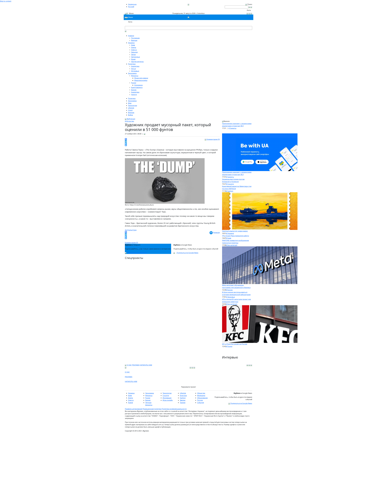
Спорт (130, 110)
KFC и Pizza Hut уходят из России (234, 344)
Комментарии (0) (213, 139)
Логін (249, 10)
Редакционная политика (152, 409)
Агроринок (138, 85)
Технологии (132, 105)
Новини (131, 36)
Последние (135, 38)
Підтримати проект (188, 387)
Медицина (201, 395)
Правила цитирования (133, 409)
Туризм (182, 403)
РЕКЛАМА (135, 365)
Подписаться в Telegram (137, 253)
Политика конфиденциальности (174, 409)
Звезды (182, 400)
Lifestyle (131, 108)
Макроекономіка (140, 80)
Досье (133, 69)
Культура (183, 395)
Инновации (167, 398)
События (200, 403)
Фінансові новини (141, 78)
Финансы (134, 76)
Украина (131, 43)
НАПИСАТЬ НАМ (146, 365)
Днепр (133, 47)
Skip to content (5, 1)
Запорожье (135, 57)
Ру (251, 17)
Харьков (134, 52)
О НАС (129, 365)
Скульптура (132, 230)
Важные (134, 40)
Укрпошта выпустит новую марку (235, 231)
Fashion (183, 398)
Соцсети (166, 395)
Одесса (134, 50)
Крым (133, 59)
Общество (201, 393)
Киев (133, 45)
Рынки (133, 83)
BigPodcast (130, 119)
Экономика (132, 73)
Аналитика (135, 66)
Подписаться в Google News (187, 253)
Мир (129, 103)
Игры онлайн (168, 400)
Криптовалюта (136, 87)
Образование (202, 398)
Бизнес (134, 90)
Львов (130, 403)
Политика (131, 64)
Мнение (131, 113)
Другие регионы (137, 62)
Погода (200, 400)
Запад (133, 54)
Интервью (135, 71)
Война (130, 115)
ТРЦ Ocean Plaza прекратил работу (235, 236)
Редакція (216, 232)
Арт (126, 230)
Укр (249, 17)
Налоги (134, 94)
